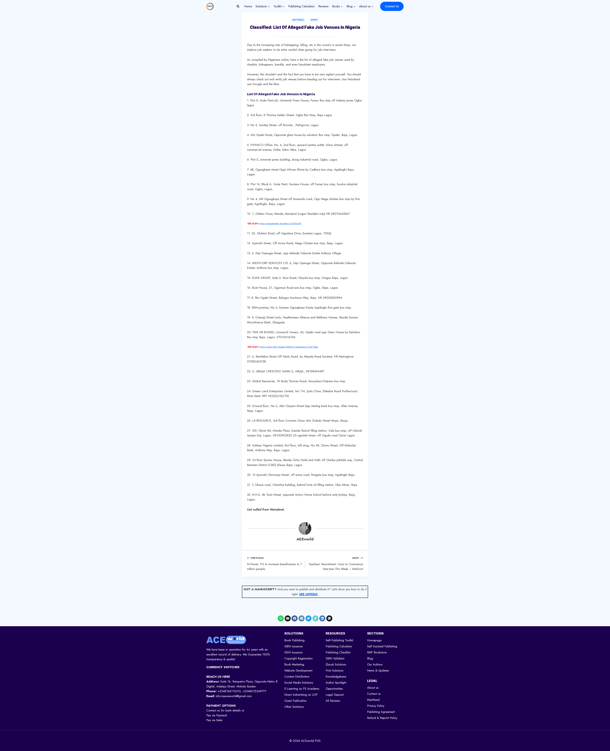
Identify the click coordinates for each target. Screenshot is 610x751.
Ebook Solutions (336, 664)
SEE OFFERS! (308, 594)
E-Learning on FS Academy (301, 688)
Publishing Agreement (381, 712)
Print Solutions (334, 670)
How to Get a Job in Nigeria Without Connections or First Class (289, 346)
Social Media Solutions (298, 682)
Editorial (298, 19)
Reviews (323, 6)
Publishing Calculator (301, 6)
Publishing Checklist (338, 652)
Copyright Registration (298, 658)
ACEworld (305, 539)
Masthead (373, 700)
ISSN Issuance (293, 652)
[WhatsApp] (281, 618)
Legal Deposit (335, 694)
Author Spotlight (336, 682)
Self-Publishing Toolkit (339, 640)
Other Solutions (294, 707)
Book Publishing (294, 640)
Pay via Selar (214, 720)
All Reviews (333, 701)
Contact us (374, 694)
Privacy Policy (375, 706)
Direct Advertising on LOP (301, 694)
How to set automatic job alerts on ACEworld (280, 223)
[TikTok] (315, 618)
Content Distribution (296, 676)
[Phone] (329, 618)
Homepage (374, 640)
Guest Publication (295, 701)
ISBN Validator (335, 658)
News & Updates (378, 670)
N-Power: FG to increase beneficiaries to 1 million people (274, 563)
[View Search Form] (238, 6)
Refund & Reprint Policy (382, 718)
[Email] (288, 618)
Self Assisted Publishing (382, 646)
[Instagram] (301, 618)
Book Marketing (294, 664)
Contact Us (392, 6)
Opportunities (334, 688)
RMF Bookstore (377, 652)
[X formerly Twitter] (308, 618)
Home (248, 6)
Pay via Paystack (216, 715)
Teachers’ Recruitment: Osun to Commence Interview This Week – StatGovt (336, 563)
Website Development (298, 670)
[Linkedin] (322, 618)
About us (373, 688)
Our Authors (375, 664)
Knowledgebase (336, 676)
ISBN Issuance (293, 646)
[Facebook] (294, 618)
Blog (370, 658)
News (314, 19)
